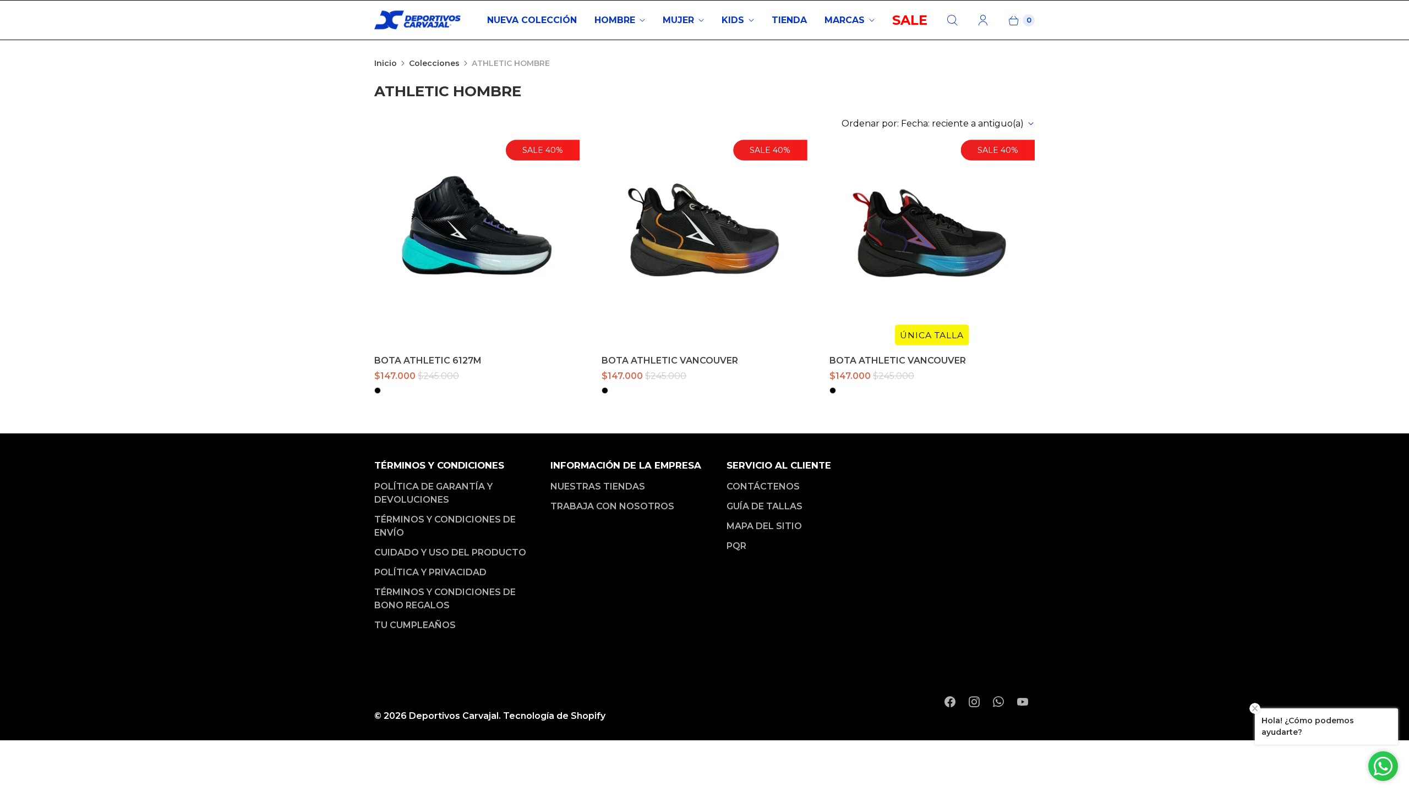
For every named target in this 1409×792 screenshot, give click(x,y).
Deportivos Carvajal (454, 716)
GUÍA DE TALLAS (764, 506)
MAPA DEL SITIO (764, 526)
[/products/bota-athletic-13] (704, 242)
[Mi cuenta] (983, 20)
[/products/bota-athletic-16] (477, 242)
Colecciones (434, 63)
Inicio (385, 63)
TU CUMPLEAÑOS (415, 625)
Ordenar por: (933, 123)
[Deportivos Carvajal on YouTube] (1023, 702)
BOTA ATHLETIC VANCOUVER (670, 360)
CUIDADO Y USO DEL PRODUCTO (450, 552)
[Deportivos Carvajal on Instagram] (974, 702)
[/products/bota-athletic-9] (932, 242)
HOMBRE (614, 20)
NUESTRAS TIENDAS (597, 486)
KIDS (733, 20)
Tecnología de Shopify (554, 716)
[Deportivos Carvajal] (418, 20)
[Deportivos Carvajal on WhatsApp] (998, 702)
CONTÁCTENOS (763, 486)
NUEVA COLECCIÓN (532, 20)
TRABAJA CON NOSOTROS (612, 506)
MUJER (678, 20)
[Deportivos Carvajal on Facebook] (950, 702)
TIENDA (789, 20)
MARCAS (844, 20)
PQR (736, 546)
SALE (909, 20)
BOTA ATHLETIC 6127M (428, 360)
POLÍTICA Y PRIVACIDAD (430, 572)
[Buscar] (952, 20)
